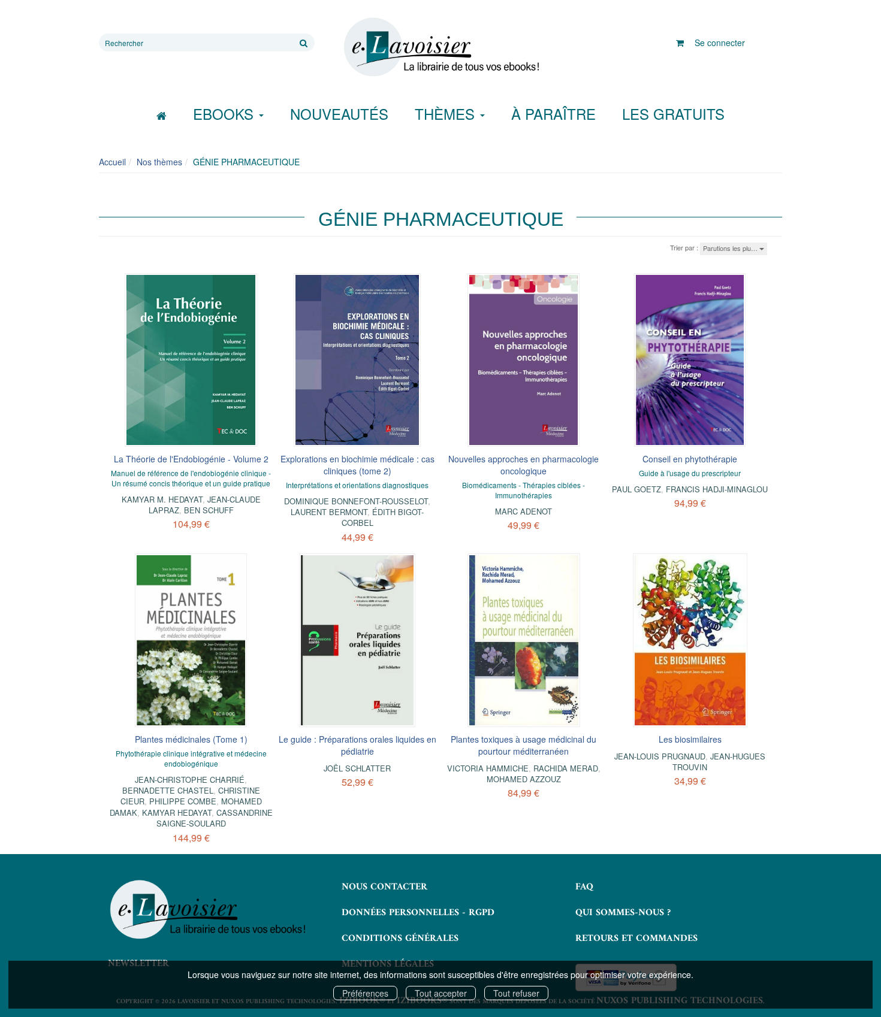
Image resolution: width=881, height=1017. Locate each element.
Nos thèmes (159, 162)
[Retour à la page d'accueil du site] (440, 47)
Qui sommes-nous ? (623, 912)
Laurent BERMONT (329, 511)
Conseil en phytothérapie (689, 459)
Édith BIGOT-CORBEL (383, 517)
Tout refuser (516, 993)
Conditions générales (400, 938)
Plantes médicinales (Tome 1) (191, 739)
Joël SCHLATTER (357, 768)
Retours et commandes (636, 938)
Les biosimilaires (690, 739)
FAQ (584, 887)
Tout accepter (441, 993)
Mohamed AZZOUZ (524, 779)
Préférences (365, 993)
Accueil (112, 162)
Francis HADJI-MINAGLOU (717, 489)
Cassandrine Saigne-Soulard (214, 818)
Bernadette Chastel (167, 790)
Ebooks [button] (225, 113)
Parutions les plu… (731, 248)
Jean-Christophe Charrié (190, 779)
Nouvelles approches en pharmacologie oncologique (523, 465)
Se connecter (720, 43)
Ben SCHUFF (209, 510)
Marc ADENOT (523, 511)
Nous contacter (384, 887)
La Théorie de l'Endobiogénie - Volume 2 (191, 459)
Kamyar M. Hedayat (162, 499)
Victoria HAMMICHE (488, 768)
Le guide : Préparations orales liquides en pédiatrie (357, 745)
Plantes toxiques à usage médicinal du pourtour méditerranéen (523, 745)
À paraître (553, 113)
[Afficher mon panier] (680, 43)
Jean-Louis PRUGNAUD (659, 756)
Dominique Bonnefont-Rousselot (356, 501)
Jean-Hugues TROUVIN (718, 761)
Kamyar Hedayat (177, 812)
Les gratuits (673, 113)
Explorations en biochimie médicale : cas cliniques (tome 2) (357, 465)
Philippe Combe (182, 801)
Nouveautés (339, 113)
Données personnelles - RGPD (418, 912)
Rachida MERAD (565, 768)
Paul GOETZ (636, 489)
